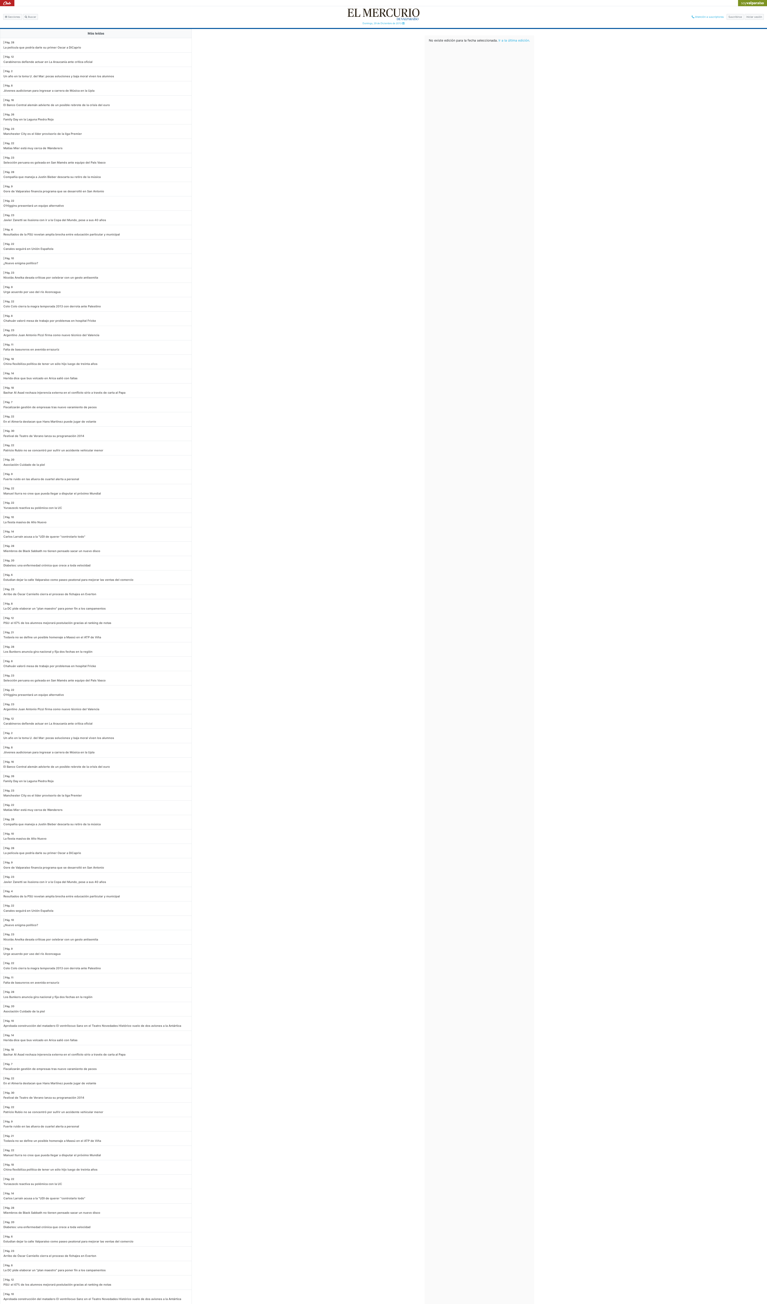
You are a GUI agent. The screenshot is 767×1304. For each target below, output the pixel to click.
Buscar (31, 16)
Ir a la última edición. (514, 40)
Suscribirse (735, 16)
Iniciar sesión (754, 16)
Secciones (13, 16)
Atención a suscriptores (709, 16)
